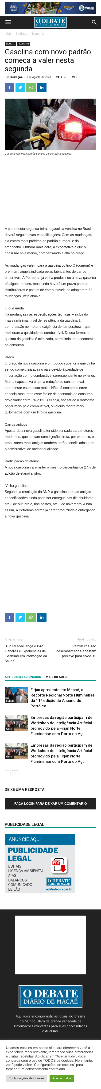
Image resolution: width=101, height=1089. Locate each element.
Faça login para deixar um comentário (50, 803)
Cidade (10, 701)
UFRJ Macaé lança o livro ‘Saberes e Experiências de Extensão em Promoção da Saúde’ (26, 653)
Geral (9, 728)
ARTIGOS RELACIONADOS (23, 677)
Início (8, 34)
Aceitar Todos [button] (61, 1078)
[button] (94, 22)
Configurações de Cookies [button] (26, 1078)
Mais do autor (57, 677)
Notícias (21, 34)
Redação (16, 77)
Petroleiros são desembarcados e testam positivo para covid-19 (76, 651)
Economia (38, 34)
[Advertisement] (50, 191)
